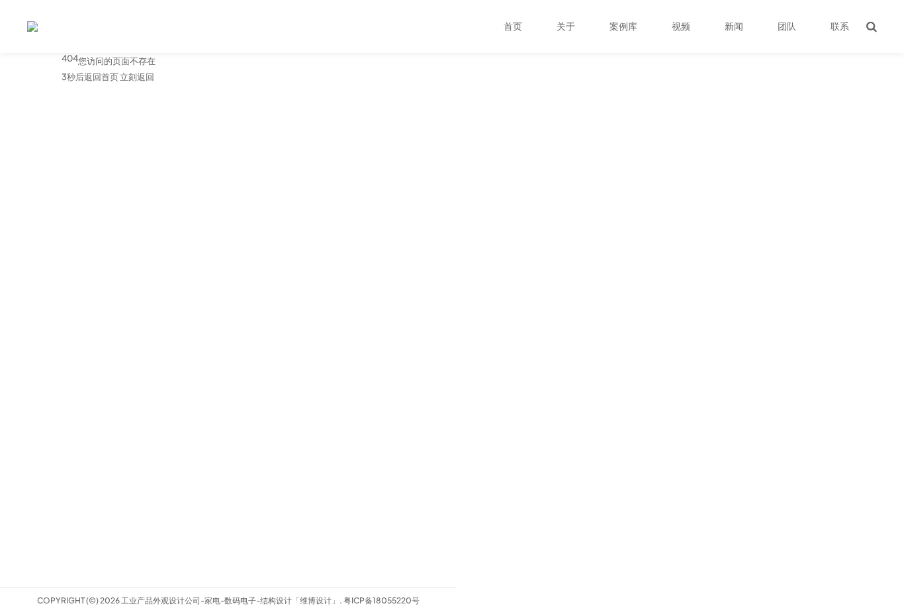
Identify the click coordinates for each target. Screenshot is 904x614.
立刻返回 (137, 76)
